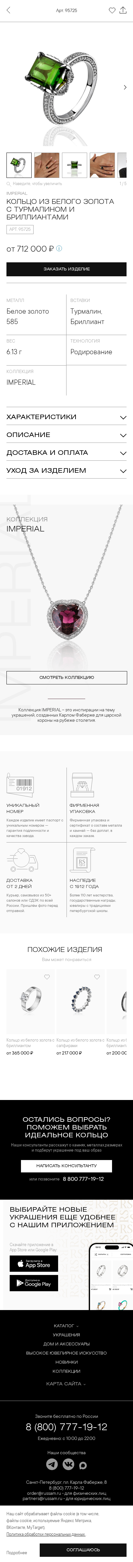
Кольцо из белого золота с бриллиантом (30, 1043)
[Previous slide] (7, 87)
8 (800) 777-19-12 (66, 1428)
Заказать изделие (67, 269)
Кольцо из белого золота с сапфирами (80, 1043)
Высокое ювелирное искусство (66, 1353)
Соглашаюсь (83, 1550)
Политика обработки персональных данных (46, 1534)
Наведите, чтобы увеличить (37, 184)
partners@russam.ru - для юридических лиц (66, 1499)
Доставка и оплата (47, 453)
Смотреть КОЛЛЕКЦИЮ (66, 678)
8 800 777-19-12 (83, 1179)
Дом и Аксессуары (67, 1344)
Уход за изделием (46, 471)
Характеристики (41, 417)
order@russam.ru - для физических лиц (66, 1493)
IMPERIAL (16, 193)
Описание (28, 435)
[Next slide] (125, 87)
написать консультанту (66, 1166)
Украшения (66, 1335)
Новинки (67, 1362)
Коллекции (66, 1371)
